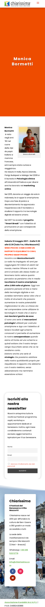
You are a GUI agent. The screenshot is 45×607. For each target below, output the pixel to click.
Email (10, 455)
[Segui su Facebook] (13, 571)
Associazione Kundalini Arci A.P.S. (21, 602)
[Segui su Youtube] (13, 578)
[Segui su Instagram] (20, 571)
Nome (10, 447)
